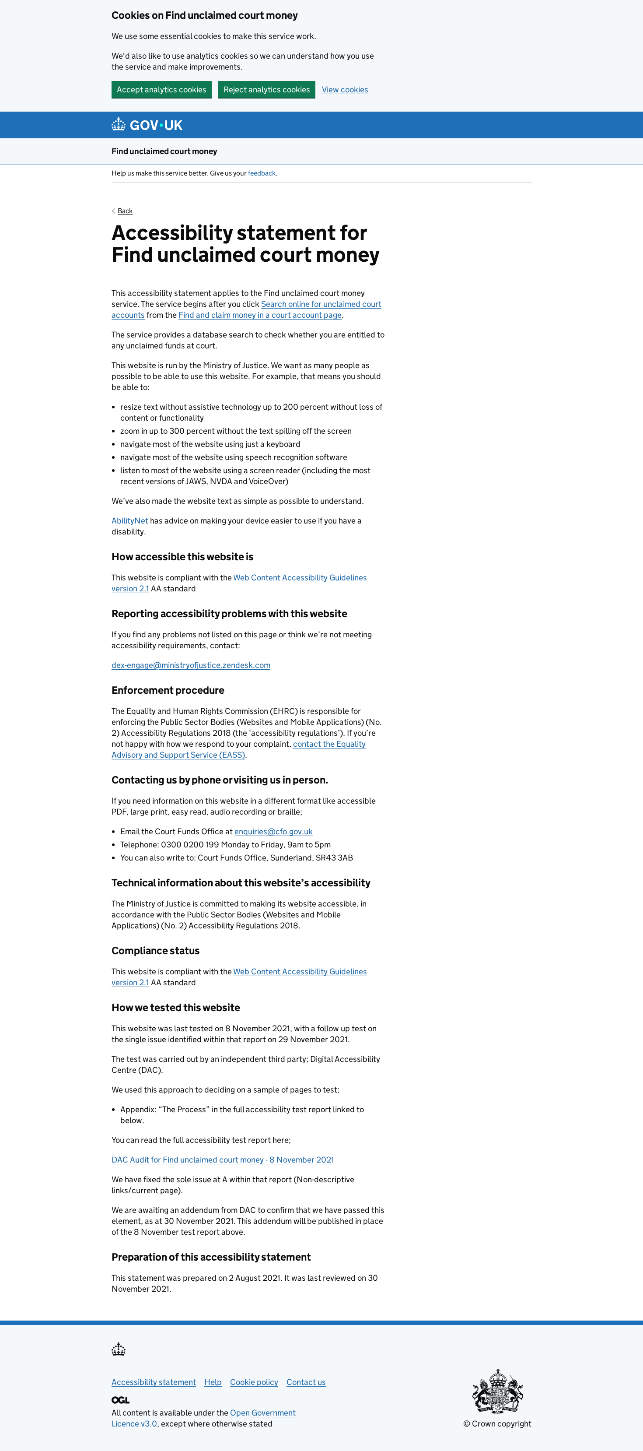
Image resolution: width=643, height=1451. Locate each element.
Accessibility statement (154, 1382)
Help (213, 1382)
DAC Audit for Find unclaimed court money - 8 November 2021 (223, 1160)
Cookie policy (254, 1382)
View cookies (345, 89)
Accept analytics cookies (161, 89)
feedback (262, 173)
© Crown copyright (497, 1424)
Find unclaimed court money (164, 151)
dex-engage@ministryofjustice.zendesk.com (191, 665)
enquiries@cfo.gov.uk (273, 831)
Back (125, 211)
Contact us (306, 1382)
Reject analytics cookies (267, 89)
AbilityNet (130, 521)
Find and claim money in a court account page (260, 315)
